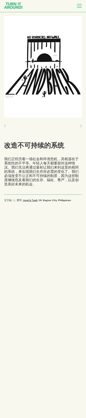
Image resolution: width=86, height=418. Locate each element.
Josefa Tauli (30, 200)
